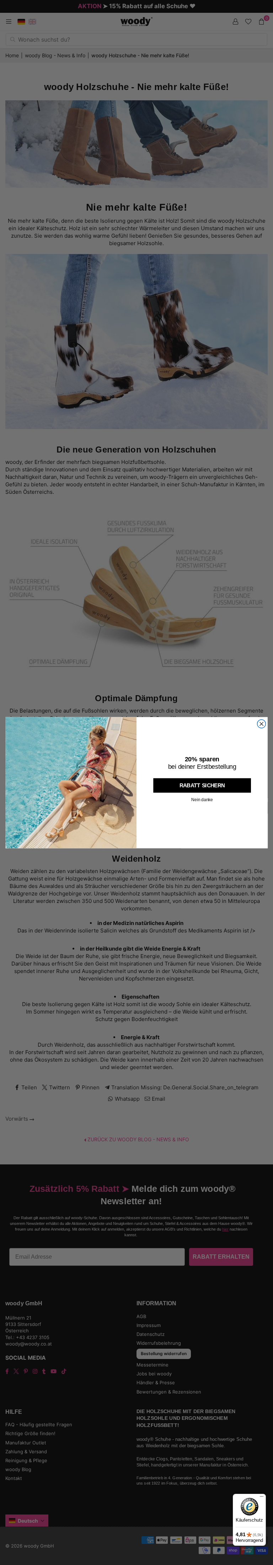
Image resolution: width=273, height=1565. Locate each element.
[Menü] (261, 1498)
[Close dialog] (261, 723)
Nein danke (202, 800)
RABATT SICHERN (202, 785)
